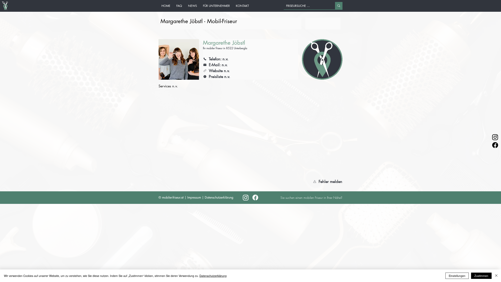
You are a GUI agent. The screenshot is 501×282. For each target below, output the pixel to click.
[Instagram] (495, 137)
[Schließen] (496, 276)
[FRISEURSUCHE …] (338, 5)
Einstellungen (457, 276)
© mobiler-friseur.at (171, 197)
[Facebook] (495, 145)
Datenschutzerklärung (219, 197)
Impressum (194, 197)
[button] (325, 181)
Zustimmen (481, 276)
